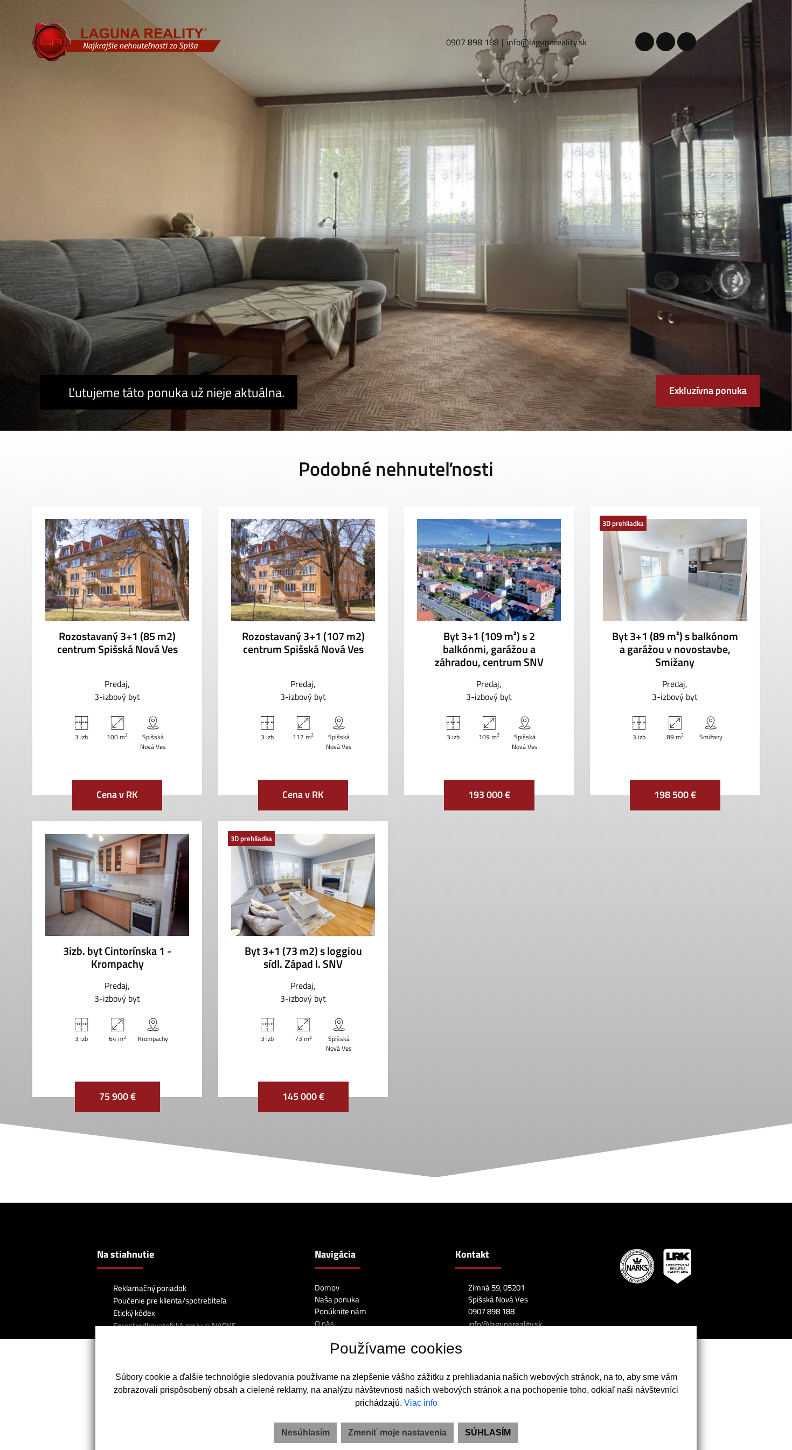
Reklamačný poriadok (149, 1288)
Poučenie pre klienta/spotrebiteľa (169, 1300)
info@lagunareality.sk (546, 42)
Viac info (420, 1402)
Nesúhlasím (305, 1432)
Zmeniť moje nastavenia (397, 1432)
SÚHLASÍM (488, 1432)
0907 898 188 (472, 42)
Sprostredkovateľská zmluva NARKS (174, 1326)
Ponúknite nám (340, 1311)
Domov (327, 1287)
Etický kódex (133, 1313)
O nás (324, 1323)
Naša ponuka (337, 1299)
